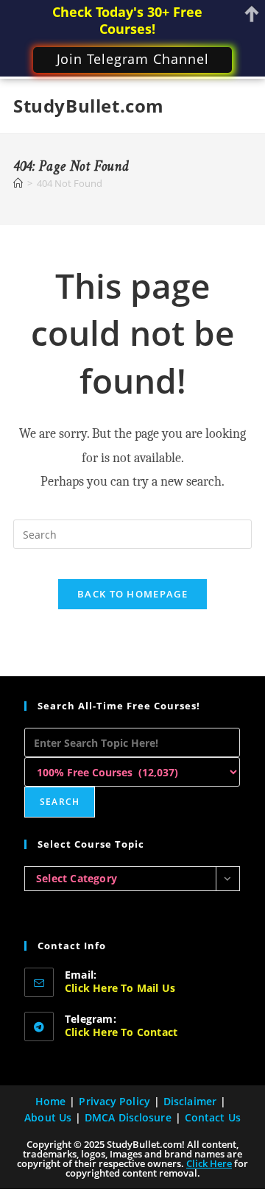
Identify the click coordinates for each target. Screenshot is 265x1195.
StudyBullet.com (88, 105)
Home (50, 1101)
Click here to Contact (121, 1032)
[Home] (18, 183)
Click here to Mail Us (120, 988)
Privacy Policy (114, 1101)
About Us (47, 1117)
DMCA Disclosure (128, 1117)
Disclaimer (189, 1101)
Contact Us (213, 1117)
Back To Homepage (132, 593)
